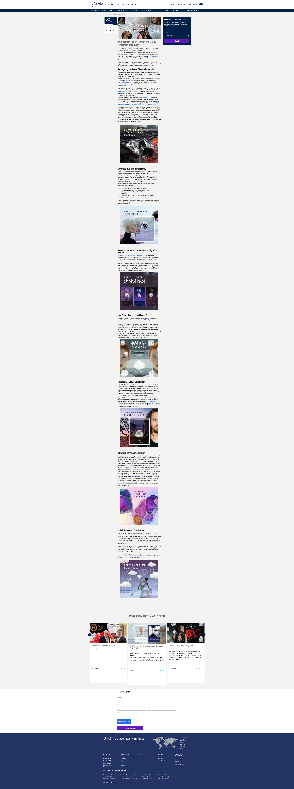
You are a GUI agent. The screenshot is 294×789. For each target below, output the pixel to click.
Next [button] (203, 635)
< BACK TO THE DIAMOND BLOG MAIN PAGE (115, 14)
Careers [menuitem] (123, 765)
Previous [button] (89, 635)
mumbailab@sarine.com (130, 778)
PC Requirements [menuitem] (161, 760)
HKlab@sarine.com (163, 778)
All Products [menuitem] (106, 757)
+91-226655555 (128, 776)
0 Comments (95, 668)
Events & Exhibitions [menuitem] (143, 757)
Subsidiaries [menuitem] (124, 762)
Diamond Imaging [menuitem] (107, 766)
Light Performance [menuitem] (107, 765)
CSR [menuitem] (122, 763)
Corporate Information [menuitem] (180, 758)
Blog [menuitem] (140, 758)
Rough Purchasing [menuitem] (107, 758)
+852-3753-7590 (163, 776)
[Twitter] (110, 30)
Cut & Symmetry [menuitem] (107, 763)
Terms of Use (114, 782)
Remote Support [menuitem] (160, 758)
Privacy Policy (123, 782)
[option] (108, 652)
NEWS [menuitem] (141, 755)
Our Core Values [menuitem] (124, 760)
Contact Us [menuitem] (123, 758)
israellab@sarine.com (109, 778)
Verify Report (181, 4)
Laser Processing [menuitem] (107, 762)
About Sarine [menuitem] (124, 757)
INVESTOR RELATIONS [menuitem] (178, 755)
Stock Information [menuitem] (179, 763)
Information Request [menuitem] (179, 764)
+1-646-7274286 (147, 776)
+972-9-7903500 (108, 776)
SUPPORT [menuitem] (160, 755)
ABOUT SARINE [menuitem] (125, 755)
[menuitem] (94, 10)
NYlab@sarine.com (147, 778)
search (173, 4)
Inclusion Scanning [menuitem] (107, 760)
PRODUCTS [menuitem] (106, 755)
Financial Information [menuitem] (179, 759)
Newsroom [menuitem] (177, 761)
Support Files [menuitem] (160, 757)
